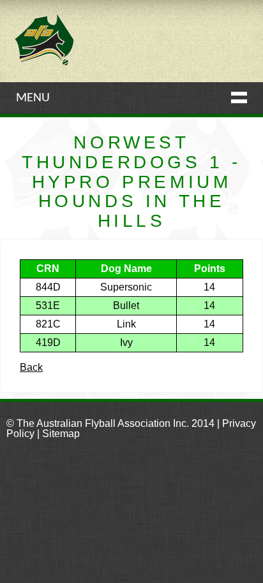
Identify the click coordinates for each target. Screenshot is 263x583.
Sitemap (61, 433)
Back (31, 367)
